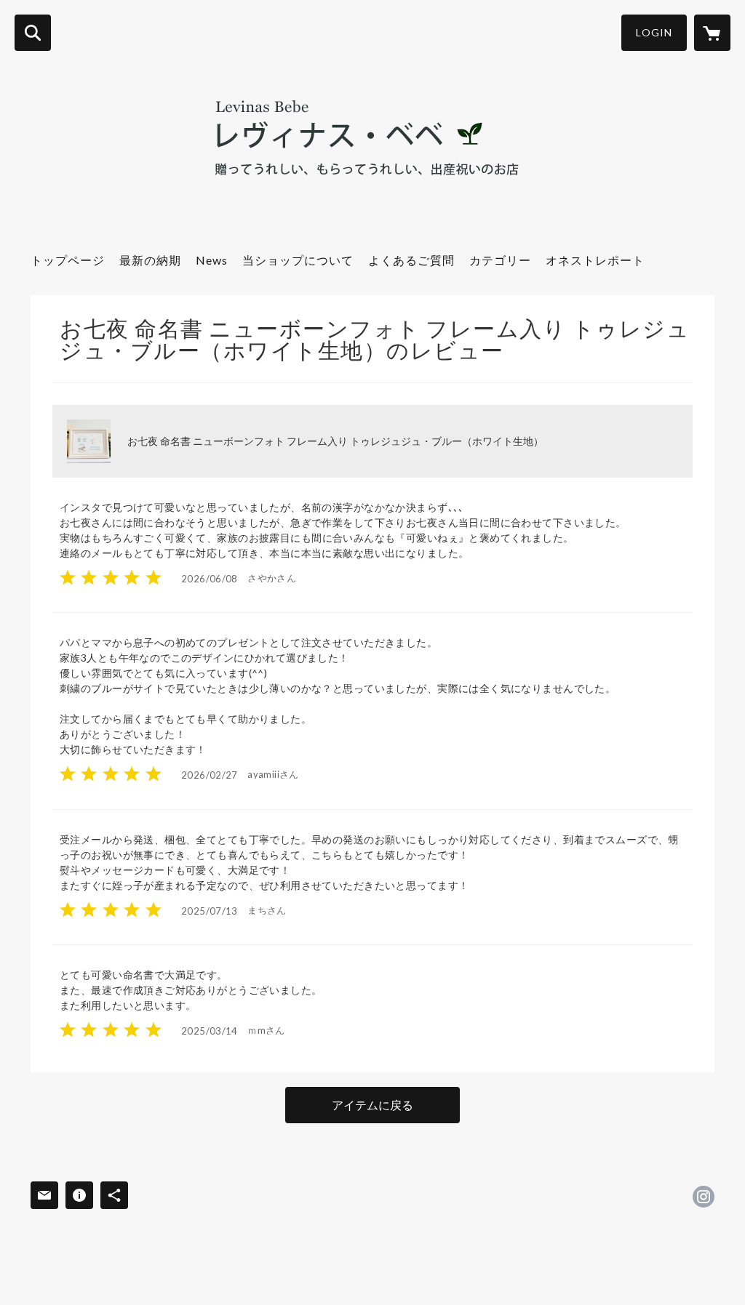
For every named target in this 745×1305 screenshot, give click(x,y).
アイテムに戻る (372, 1105)
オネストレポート (595, 260)
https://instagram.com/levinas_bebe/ (703, 1197)
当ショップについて (298, 260)
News (212, 260)
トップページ (68, 260)
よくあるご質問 (411, 260)
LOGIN (654, 32)
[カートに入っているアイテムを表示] (712, 33)
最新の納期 (150, 260)
